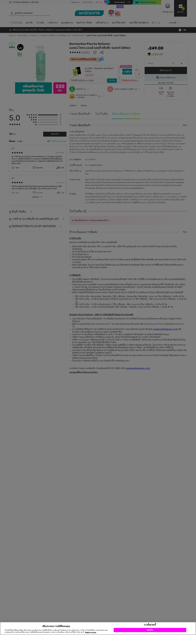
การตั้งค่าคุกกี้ (150, 624)
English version (90, 632)
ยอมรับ (150, 630)
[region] (98, 628)
